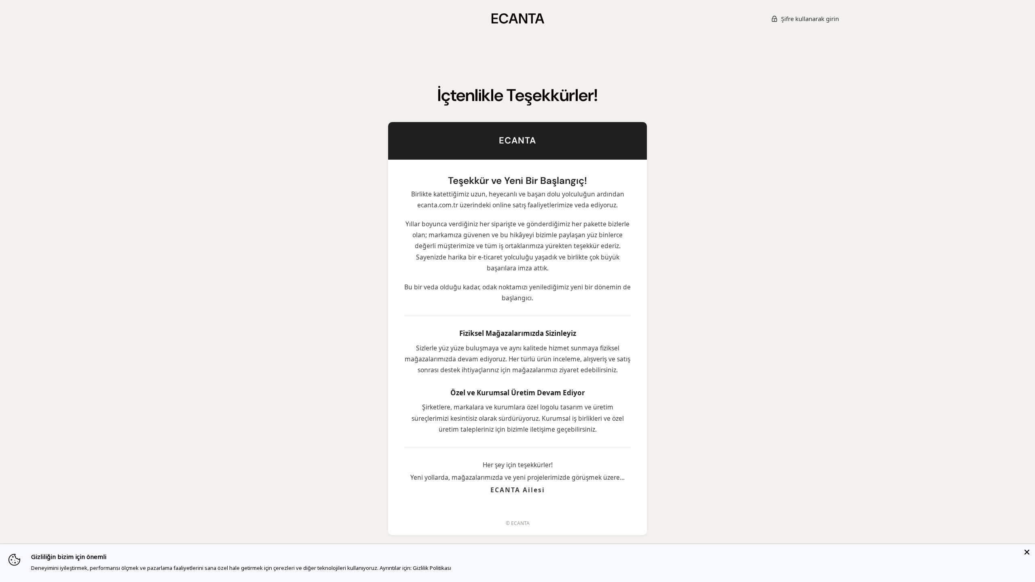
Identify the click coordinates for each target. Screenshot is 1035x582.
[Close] (1027, 552)
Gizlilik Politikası (432, 567)
